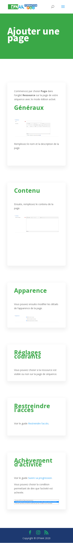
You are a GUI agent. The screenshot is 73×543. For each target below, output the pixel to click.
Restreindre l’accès (38, 423)
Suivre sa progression (40, 478)
